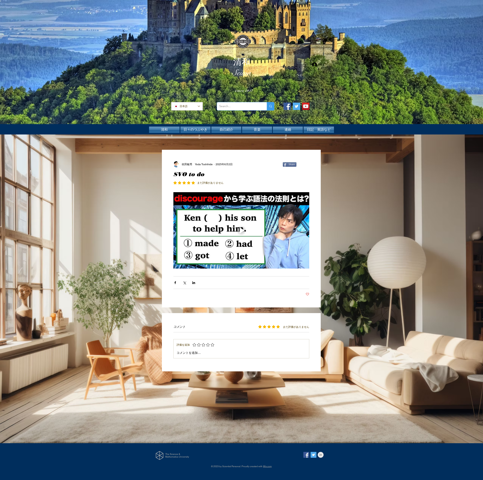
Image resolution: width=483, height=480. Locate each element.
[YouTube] (305, 106)
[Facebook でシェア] (175, 282)
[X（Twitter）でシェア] (184, 282)
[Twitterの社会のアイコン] (313, 455)
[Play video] (241, 230)
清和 (241, 62)
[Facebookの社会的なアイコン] (306, 455)
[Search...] (270, 106)
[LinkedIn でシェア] (193, 282)
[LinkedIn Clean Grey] (321, 455)
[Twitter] (296, 106)
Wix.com (267, 466)
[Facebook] (287, 106)
